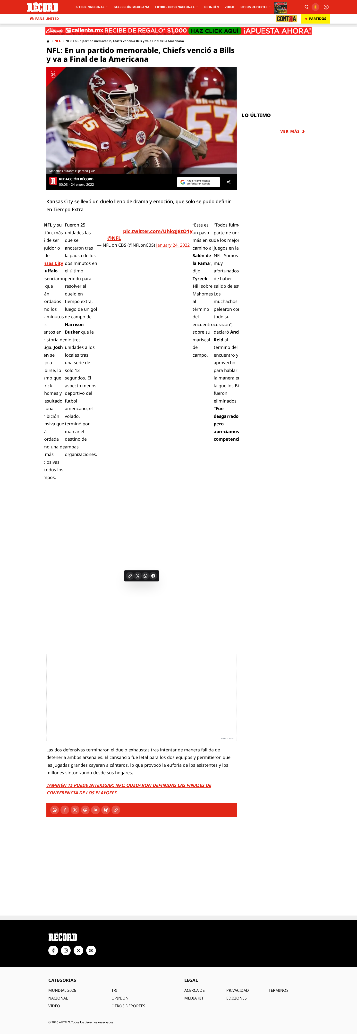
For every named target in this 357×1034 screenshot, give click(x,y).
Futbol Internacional (175, 7)
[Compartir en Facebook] (153, 576)
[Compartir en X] (138, 576)
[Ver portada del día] (280, 7)
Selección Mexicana (131, 7)
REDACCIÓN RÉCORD (76, 179)
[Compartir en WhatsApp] (145, 576)
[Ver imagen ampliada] (141, 120)
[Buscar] (306, 7)
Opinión (211, 7)
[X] (75, 810)
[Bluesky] (105, 810)
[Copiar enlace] (130, 576)
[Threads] (85, 810)
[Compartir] (228, 182)
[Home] (48, 41)
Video (230, 7)
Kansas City (50, 263)
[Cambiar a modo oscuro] (315, 7)
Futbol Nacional (90, 7)
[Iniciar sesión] (326, 7)
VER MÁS (290, 131)
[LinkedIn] (95, 810)
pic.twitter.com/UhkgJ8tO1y (158, 231)
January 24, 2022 (173, 245)
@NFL (114, 238)
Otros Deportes (254, 7)
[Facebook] (64, 810)
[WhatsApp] (54, 810)
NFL (58, 41)
